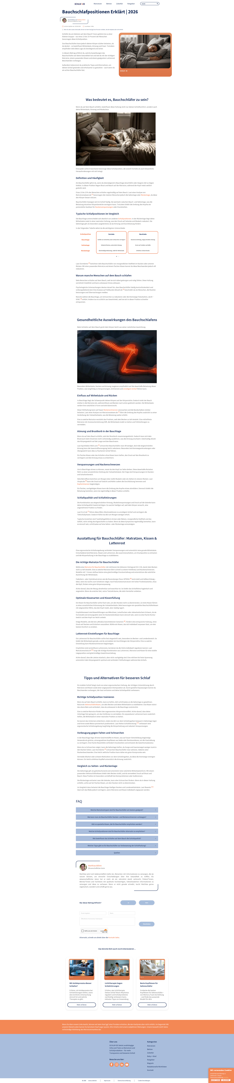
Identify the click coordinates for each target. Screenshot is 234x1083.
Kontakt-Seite (113, 937)
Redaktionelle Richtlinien (157, 1066)
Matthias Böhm (81, 20)
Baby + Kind (151, 1056)
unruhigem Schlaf (130, 389)
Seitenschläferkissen (93, 704)
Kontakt (150, 1070)
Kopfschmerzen (83, 484)
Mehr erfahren (81, 1005)
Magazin (150, 1063)
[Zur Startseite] (82, 3)
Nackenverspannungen (104, 207)
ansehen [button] (225, 1077)
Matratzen (151, 1046)
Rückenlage (145, 195)
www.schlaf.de (92, 1080)
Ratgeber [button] (131, 3)
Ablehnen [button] (225, 1080)
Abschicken (146, 924)
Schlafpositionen (124, 218)
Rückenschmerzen (111, 410)
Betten (150, 1049)
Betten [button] (109, 3)
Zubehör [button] (119, 3)
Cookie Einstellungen (144, 1080)
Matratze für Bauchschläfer (95, 567)
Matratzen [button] (98, 3)
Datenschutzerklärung (124, 1080)
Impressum (107, 1080)
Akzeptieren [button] (215, 1080)
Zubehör (150, 1053)
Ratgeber (150, 1060)
